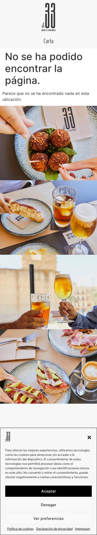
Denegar (48, 504)
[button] (89, 437)
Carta (48, 41)
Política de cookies (20, 529)
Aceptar (48, 491)
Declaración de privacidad (54, 529)
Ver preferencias (48, 518)
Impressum (82, 529)
